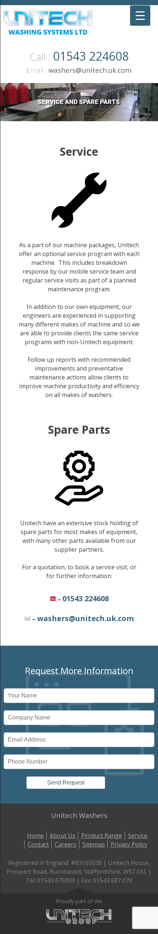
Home (35, 836)
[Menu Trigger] (140, 16)
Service (137, 836)
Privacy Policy (129, 844)
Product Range (101, 836)
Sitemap (93, 844)
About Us (62, 836)
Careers (65, 844)
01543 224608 (91, 56)
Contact (38, 844)
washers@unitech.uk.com (90, 70)
